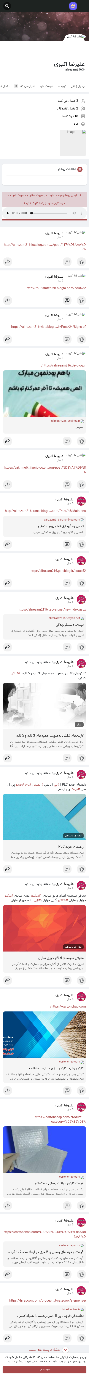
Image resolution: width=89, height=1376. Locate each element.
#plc (28, 784)
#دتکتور (35, 895)
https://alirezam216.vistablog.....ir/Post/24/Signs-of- (48, 327)
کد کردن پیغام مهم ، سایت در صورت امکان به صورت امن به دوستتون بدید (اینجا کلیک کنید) (44, 199)
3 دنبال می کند (68, 100)
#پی (56, 784)
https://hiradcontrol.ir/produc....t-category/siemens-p (47, 1300)
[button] (7, 6)
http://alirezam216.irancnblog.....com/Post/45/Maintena (45, 511)
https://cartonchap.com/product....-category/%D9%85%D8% (60, 1119)
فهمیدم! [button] (45, 1369)
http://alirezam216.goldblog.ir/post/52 (58, 571)
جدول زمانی (78, 86)
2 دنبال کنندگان (67, 108)
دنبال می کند (25, 86)
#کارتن (15, 673)
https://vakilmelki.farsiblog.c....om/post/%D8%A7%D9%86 (45, 470)
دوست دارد (46, 86)
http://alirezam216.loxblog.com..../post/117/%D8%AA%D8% (45, 247)
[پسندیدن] (44, 262)
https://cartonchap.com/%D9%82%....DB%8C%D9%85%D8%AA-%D (44, 1234)
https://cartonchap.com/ (68, 1006)
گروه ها (61, 86)
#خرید (20, 784)
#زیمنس (37, 784)
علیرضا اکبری (54, 233)
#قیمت (75, 789)
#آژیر (37, 900)
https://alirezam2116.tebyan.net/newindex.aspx (52, 609)
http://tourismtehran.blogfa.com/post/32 (56, 288)
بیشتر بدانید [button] (15, 1361)
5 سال (60, 237)
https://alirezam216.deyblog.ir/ (63, 365)
